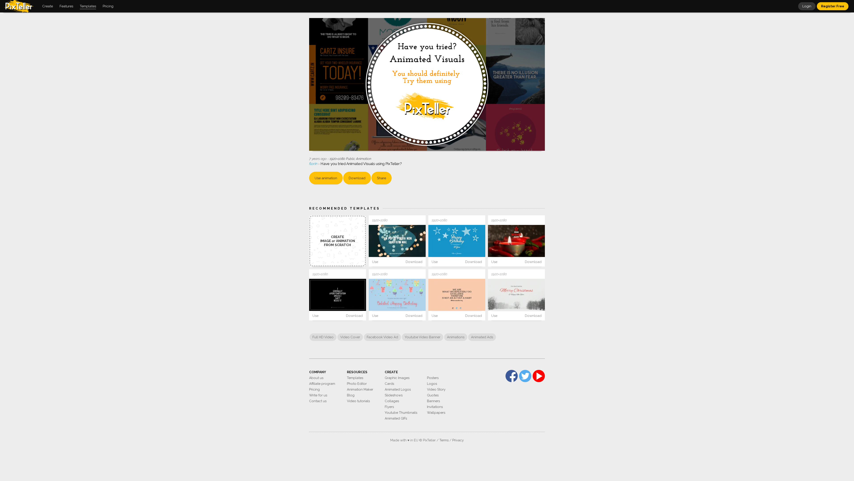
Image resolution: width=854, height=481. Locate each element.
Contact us (317, 401)
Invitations (435, 407)
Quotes (433, 395)
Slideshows (394, 395)
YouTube (539, 376)
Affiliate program (322, 384)
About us (316, 378)
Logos (432, 384)
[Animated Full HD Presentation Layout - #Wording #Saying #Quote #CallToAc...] (337, 295)
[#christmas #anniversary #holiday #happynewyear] (516, 241)
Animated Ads (482, 337)
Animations (455, 337)
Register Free (832, 6)
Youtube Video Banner (422, 337)
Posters (433, 378)
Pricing (314, 389)
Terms (444, 440)
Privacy (458, 440)
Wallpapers (436, 413)
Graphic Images (397, 378)
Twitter (525, 376)
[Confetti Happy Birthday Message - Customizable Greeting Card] (397, 295)
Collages (392, 401)
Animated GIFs (396, 418)
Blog (350, 395)
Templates (355, 378)
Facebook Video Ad (382, 337)
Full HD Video (323, 337)
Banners (433, 401)
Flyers (389, 407)
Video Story (436, 389)
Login (806, 6)
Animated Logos (398, 389)
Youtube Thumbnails (401, 413)
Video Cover (350, 337)
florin (313, 163)
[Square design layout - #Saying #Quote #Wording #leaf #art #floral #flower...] (397, 241)
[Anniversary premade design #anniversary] (456, 241)
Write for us (318, 395)
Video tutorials (358, 401)
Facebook (512, 376)
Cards (389, 384)
